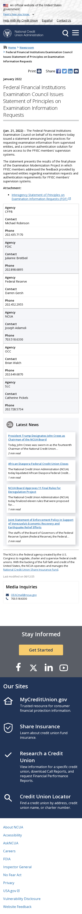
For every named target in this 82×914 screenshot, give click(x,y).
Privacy (8, 883)
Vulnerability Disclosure (22, 898)
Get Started (41, 650)
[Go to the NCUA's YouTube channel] (64, 667)
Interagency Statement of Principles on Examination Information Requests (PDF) (39, 197)
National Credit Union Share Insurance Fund (30, 569)
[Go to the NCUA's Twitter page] (33, 667)
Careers (9, 851)
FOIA (7, 859)
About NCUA (13, 827)
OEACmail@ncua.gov (24, 595)
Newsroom (27, 47)
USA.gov (9, 890)
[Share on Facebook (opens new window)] (58, 71)
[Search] (65, 33)
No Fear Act (12, 875)
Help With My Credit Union (20, 20)
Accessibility (12, 835)
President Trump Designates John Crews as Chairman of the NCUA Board (36, 437)
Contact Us (64, 20)
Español (47, 20)
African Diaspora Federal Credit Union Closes (38, 464)
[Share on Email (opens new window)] (76, 71)
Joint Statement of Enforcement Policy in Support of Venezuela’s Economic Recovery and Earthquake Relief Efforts (40, 523)
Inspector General (17, 867)
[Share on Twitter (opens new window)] (64, 71)
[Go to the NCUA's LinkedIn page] (49, 667)
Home (12, 47)
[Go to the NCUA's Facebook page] (18, 667)
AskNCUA (10, 843)
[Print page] (39, 71)
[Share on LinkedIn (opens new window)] (70, 71)
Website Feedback (17, 906)
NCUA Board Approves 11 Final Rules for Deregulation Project (34, 490)
